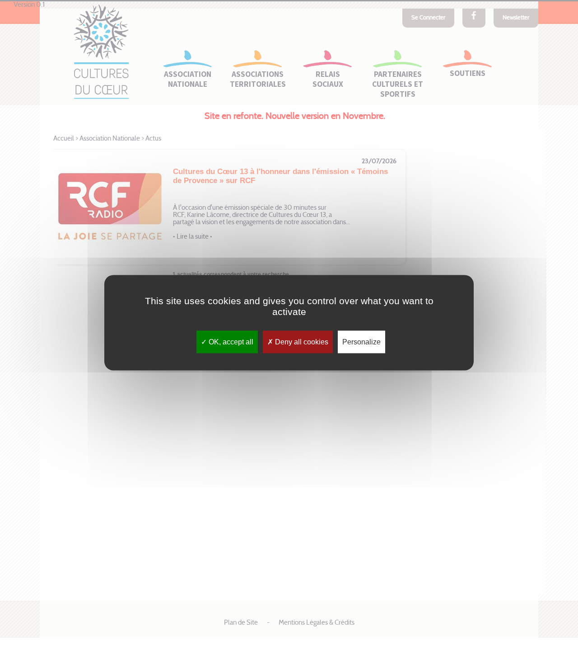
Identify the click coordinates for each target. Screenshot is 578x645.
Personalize (361, 341)
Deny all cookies (300, 341)
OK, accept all (230, 341)
